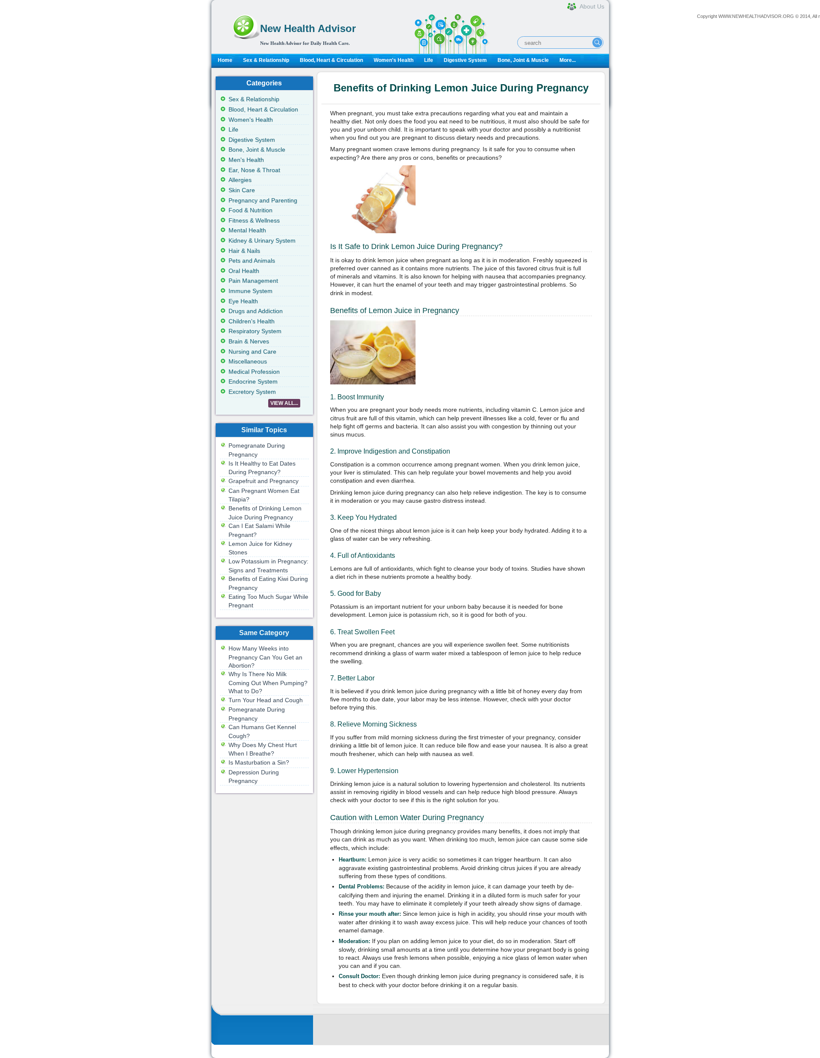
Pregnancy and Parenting (262, 200)
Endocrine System (253, 381)
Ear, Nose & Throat (254, 170)
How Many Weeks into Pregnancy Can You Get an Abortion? (265, 656)
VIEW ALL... (284, 403)
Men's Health (246, 159)
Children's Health (251, 321)
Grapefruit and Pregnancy (263, 481)
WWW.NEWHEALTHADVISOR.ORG (756, 16)
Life (428, 60)
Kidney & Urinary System (262, 240)
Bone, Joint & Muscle (523, 60)
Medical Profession (254, 371)
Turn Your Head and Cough (265, 700)
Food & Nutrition (250, 210)
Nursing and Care (252, 351)
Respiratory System (254, 331)
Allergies (240, 179)
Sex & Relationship (266, 60)
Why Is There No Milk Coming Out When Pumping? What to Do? (268, 682)
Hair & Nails (244, 250)
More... (567, 60)
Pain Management (253, 280)
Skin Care (241, 190)
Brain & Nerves (248, 341)
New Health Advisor (308, 28)
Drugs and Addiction (255, 311)
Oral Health (243, 270)
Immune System (250, 290)
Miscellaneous (247, 361)
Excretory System (252, 391)
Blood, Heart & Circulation (331, 60)
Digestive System (465, 60)
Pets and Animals (251, 260)
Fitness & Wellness (254, 220)
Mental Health (247, 230)
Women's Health (393, 60)
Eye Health (243, 301)
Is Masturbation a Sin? (258, 762)
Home (225, 60)
